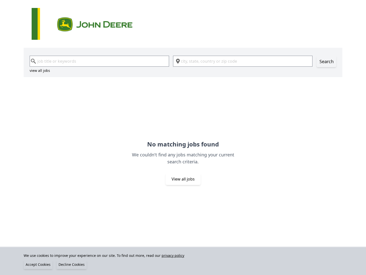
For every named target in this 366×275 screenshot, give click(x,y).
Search (326, 61)
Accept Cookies (38, 264)
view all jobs (40, 70)
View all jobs (183, 179)
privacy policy (173, 255)
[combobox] (99, 61)
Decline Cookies (72, 264)
